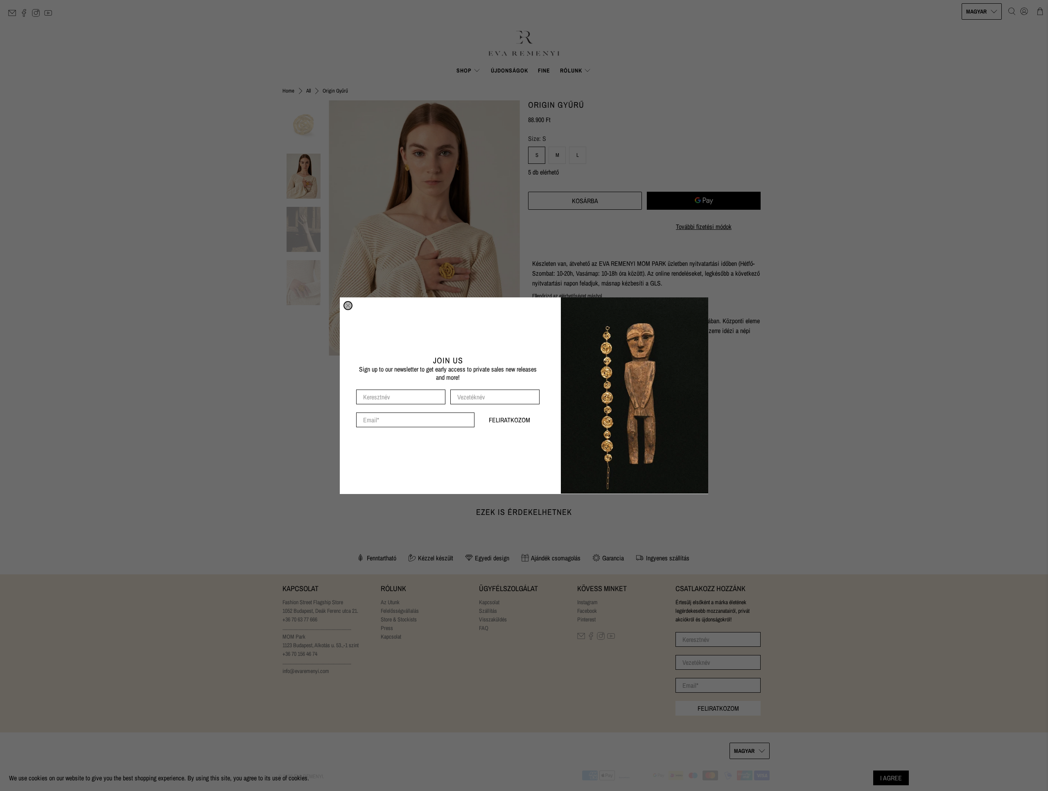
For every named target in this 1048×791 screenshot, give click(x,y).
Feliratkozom (509, 419)
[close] (348, 305)
